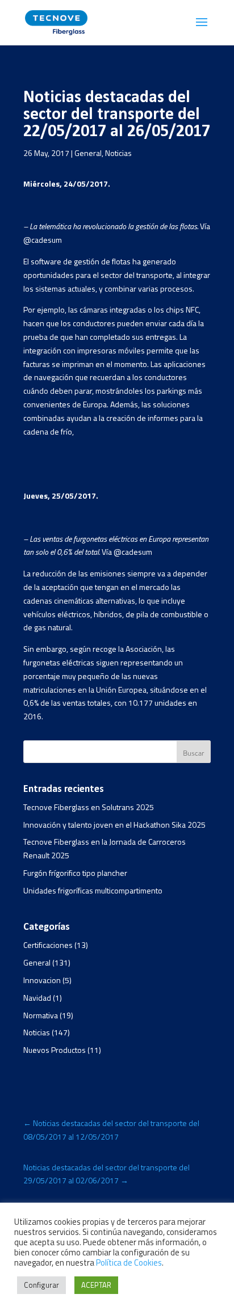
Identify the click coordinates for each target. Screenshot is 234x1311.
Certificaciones (48, 945)
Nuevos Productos (54, 1050)
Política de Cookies (129, 1262)
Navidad (37, 998)
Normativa (40, 1015)
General (88, 153)
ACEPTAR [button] (96, 1285)
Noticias (118, 153)
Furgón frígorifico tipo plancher (75, 873)
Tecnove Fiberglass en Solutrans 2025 (88, 807)
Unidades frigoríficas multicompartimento (92, 890)
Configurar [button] (41, 1285)
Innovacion (42, 980)
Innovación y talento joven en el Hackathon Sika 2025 (114, 825)
